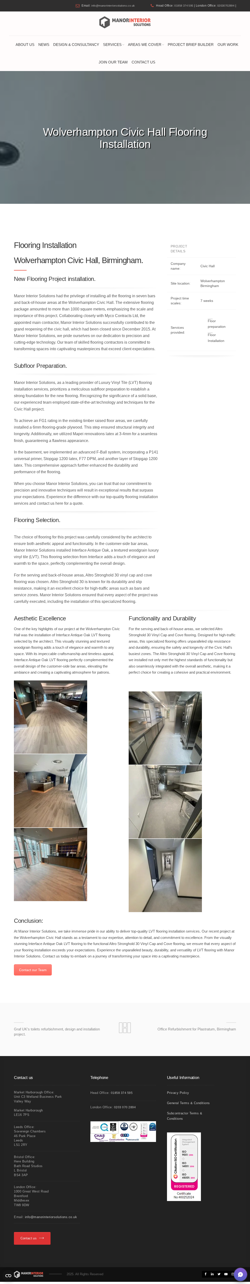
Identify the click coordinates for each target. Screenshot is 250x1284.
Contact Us (143, 62)
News (43, 44)
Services (112, 44)
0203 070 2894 (125, 1107)
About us (25, 44)
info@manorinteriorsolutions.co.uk (113, 5)
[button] (240, 1274)
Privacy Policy (178, 1093)
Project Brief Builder (191, 44)
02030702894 (225, 5)
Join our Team (113, 62)
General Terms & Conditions (188, 1103)
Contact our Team (33, 970)
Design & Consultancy (76, 44)
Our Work (228, 44)
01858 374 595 (183, 5)
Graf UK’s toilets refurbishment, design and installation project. (57, 1031)
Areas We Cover (144, 44)
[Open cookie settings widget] (8, 1276)
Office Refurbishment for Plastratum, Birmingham (196, 1029)
